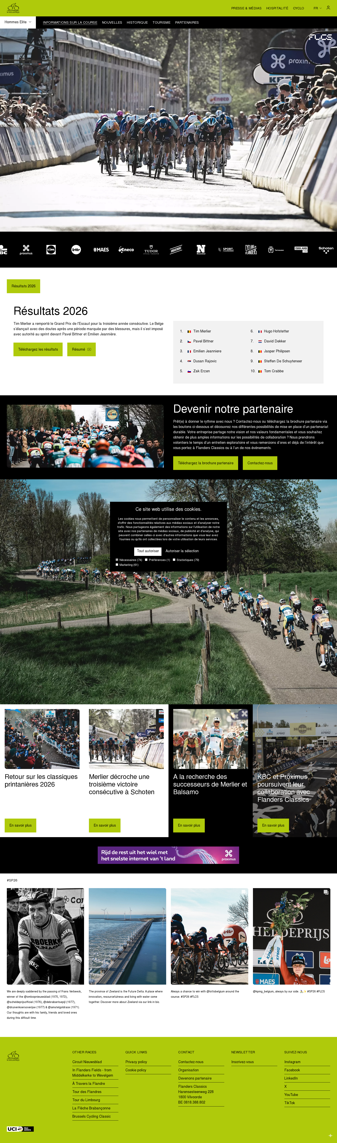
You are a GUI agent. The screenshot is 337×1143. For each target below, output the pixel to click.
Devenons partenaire (195, 1078)
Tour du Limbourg (86, 1100)
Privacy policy (136, 1062)
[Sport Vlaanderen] (187, 249)
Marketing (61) (128, 565)
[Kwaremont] (137, 249)
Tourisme (161, 23)
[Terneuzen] (237, 249)
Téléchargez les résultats (38, 350)
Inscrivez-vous (242, 1062)
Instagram (292, 1062)
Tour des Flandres (86, 1092)
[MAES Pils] (62, 249)
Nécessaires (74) (130, 560)
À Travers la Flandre (88, 1084)
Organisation (188, 1070)
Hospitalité (277, 8)
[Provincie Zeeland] (262, 249)
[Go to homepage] (13, 8)
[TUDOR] (112, 249)
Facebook (292, 1070)
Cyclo (298, 8)
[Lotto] (37, 249)
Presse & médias (246, 8)
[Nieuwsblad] (162, 249)
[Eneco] (87, 249)
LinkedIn (291, 1078)
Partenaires (187, 23)
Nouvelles (112, 23)
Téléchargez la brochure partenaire (205, 463)
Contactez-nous (260, 463)
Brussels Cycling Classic (91, 1117)
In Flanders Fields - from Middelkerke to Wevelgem (92, 1073)
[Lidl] (12, 249)
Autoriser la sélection (182, 551)
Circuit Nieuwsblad (87, 1062)
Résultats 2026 (23, 286)
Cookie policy (135, 1070)
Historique (137, 23)
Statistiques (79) (187, 560)
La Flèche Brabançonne (91, 1108)
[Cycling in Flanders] (212, 249)
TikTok (289, 1103)
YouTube (291, 1095)
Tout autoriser (148, 551)
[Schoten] (287, 249)
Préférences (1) (159, 560)
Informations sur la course (70, 23)
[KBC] (312, 249)
